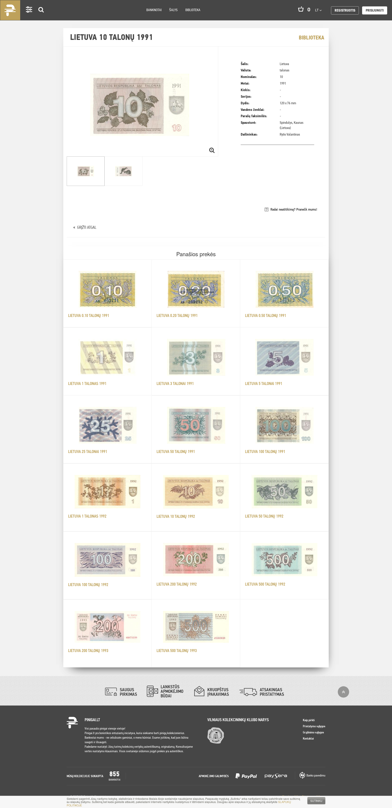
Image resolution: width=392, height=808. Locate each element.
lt (317, 10)
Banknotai (154, 10)
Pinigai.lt (10, 10)
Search (41, 16)
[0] (301, 9)
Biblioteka (192, 10)
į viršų (343, 692)
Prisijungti (375, 10)
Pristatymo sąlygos (314, 726)
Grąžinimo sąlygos (313, 732)
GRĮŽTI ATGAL (86, 227)
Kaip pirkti (309, 720)
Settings (29, 16)
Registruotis (345, 10)
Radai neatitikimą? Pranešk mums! (293, 209)
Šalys (173, 10)
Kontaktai (308, 738)
